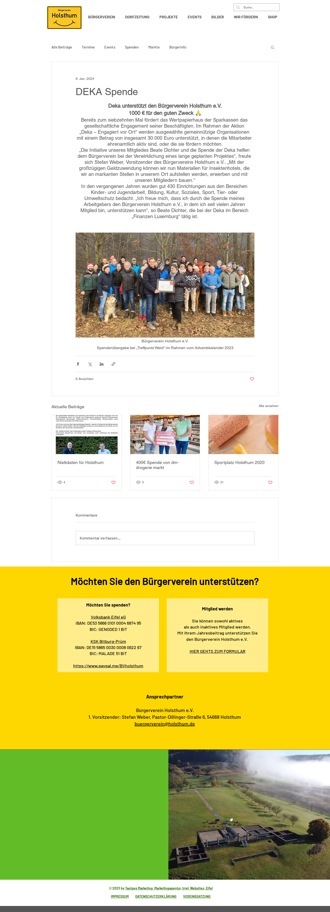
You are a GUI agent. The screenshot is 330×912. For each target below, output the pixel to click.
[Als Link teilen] (113, 364)
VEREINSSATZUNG (197, 896)
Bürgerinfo (177, 47)
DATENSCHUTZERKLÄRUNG (156, 896)
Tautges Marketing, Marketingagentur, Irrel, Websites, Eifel (169, 888)
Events (109, 47)
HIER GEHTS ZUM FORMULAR (217, 651)
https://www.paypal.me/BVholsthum (108, 665)
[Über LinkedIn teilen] (101, 364)
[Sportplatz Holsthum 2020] (243, 434)
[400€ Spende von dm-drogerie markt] (165, 434)
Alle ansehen (269, 406)
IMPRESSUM (120, 896)
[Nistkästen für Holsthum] (87, 434)
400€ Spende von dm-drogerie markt (157, 465)
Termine (88, 47)
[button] (103, 17)
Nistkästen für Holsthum (80, 462)
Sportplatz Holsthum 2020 (239, 462)
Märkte (154, 47)
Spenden (132, 47)
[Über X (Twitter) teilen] (89, 364)
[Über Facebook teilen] (78, 364)
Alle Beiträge (61, 47)
